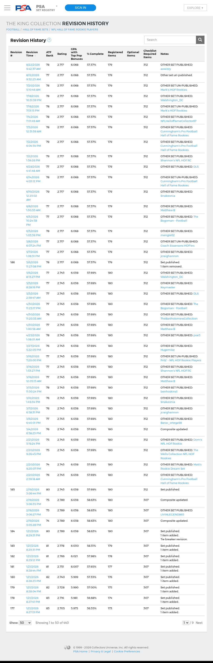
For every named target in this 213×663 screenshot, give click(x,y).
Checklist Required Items (150, 54)
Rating (62, 53)
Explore (195, 8)
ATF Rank (49, 53)
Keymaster (168, 287)
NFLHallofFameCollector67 (178, 121)
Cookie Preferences (127, 651)
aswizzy (166, 68)
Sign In (80, 8)
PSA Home (80, 651)
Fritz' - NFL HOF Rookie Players (181, 360)
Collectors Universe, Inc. (108, 647)
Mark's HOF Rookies (174, 89)
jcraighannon (170, 256)
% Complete (95, 53)
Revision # (16, 53)
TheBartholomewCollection (179, 318)
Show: (14, 623)
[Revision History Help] (49, 40)
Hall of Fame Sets (35, 29)
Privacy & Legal (101, 651)
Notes (165, 53)
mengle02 (168, 235)
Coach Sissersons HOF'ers (177, 245)
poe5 (196, 335)
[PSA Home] (25, 8)
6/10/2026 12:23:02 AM (32, 195)
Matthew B (168, 210)
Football (13, 29)
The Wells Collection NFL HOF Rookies (179, 454)
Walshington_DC (172, 100)
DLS (196, 166)
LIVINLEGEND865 (172, 514)
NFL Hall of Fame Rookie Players (74, 29)
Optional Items (133, 53)
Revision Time (32, 53)
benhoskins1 (169, 391)
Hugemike (168, 349)
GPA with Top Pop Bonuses (77, 53)
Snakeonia (168, 195)
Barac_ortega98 (171, 422)
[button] (47, 8)
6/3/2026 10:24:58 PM (32, 220)
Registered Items (115, 53)
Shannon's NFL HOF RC (176, 160)
